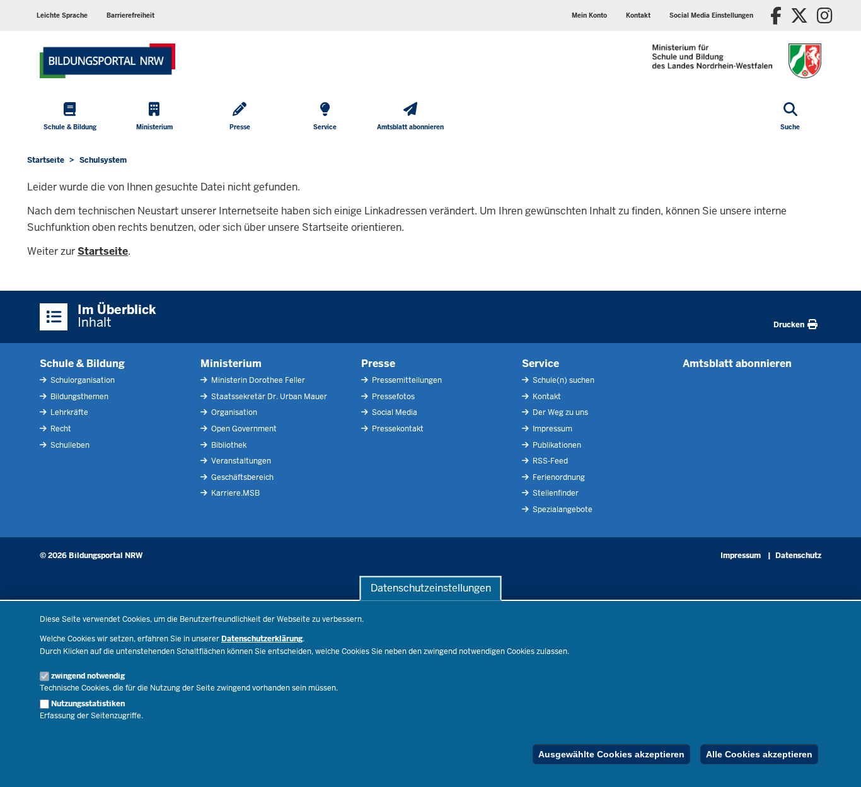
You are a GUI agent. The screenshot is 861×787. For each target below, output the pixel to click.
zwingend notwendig (88, 676)
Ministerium (231, 363)
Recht (60, 429)
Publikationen (556, 445)
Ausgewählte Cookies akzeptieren (611, 754)
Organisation (233, 412)
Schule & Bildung (82, 363)
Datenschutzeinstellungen (431, 588)
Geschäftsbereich (241, 477)
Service (540, 363)
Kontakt (546, 397)
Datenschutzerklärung (262, 639)
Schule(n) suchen (562, 380)
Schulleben (69, 445)
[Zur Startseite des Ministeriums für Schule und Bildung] (107, 61)
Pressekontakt (397, 429)
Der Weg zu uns (559, 412)
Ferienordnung (558, 477)
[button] (711, 15)
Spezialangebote (561, 509)
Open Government (243, 429)
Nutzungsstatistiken (88, 704)
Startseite (103, 251)
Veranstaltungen (240, 461)
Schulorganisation (82, 380)
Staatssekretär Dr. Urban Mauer (268, 397)
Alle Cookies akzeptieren (759, 754)
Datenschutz (798, 556)
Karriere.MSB (234, 493)
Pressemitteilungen (406, 380)
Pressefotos (392, 397)
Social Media (393, 412)
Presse (378, 363)
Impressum (551, 429)
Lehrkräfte (68, 412)
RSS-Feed (549, 461)
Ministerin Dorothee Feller (257, 380)
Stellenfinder (555, 493)
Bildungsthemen (78, 397)
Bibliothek (227, 445)
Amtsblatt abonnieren (737, 363)
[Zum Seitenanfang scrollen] (835, 763)
